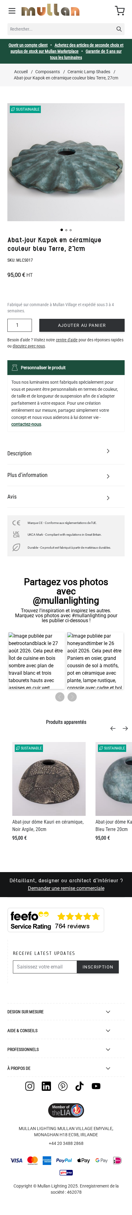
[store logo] (50, 10)
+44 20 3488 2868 (66, 1143)
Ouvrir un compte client (28, 45)
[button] (61, 230)
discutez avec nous (29, 346)
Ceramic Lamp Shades (89, 71)
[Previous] (115, 728)
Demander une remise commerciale (66, 888)
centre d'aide (67, 339)
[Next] (127, 728)
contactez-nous (26, 424)
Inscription (98, 966)
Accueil (21, 71)
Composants (47, 71)
